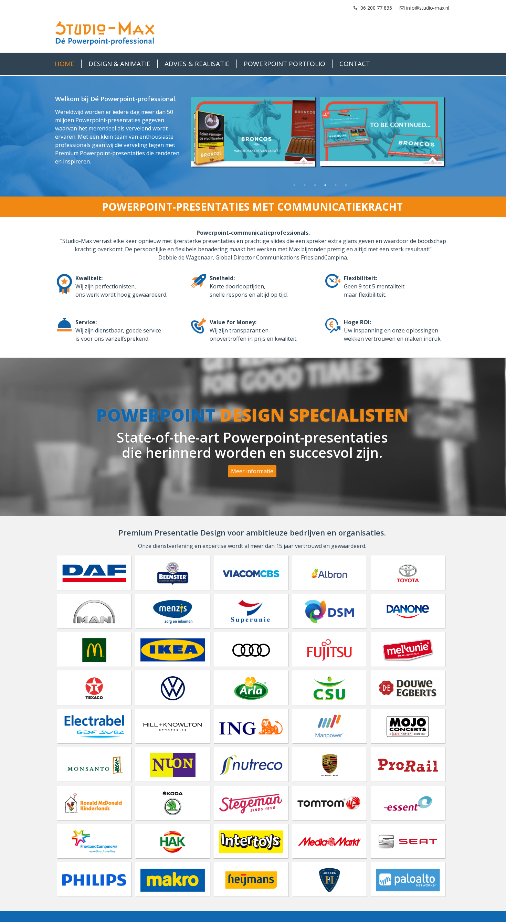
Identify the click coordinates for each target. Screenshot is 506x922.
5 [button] (335, 185)
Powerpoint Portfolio (284, 64)
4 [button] (325, 185)
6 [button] (345, 185)
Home (64, 64)
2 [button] (304, 185)
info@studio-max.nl (427, 7)
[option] (320, 132)
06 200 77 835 (376, 7)
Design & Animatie (119, 64)
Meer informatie (252, 471)
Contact (354, 64)
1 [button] (294, 185)
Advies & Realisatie (197, 64)
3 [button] (315, 185)
